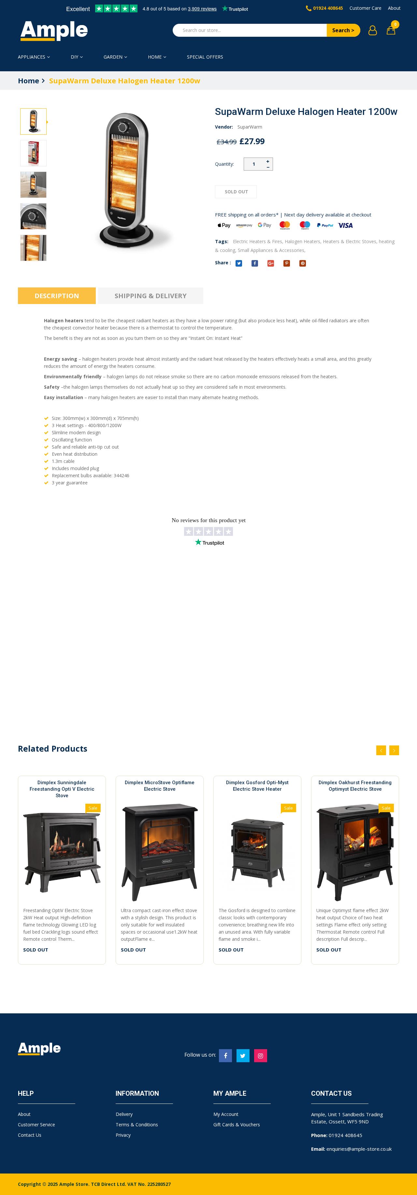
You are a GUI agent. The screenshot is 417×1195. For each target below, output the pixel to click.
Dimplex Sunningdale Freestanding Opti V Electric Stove (62, 789)
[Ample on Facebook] (225, 1055)
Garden (113, 57)
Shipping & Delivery (151, 295)
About (394, 8)
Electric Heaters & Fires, (258, 241)
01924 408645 (328, 8)
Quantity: (224, 164)
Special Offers (205, 57)
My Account (225, 1114)
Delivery (124, 1114)
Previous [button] (33, 257)
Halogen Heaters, (303, 241)
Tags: (221, 241)
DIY (74, 57)
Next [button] (33, 106)
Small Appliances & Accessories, (272, 250)
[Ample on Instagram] (260, 1055)
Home (155, 57)
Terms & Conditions (137, 1124)
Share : (223, 262)
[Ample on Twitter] (243, 1055)
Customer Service (36, 1124)
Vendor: (224, 127)
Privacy (123, 1135)
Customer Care (365, 8)
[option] (33, 122)
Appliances (31, 57)
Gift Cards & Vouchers (236, 1124)
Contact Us (29, 1135)
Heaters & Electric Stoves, (350, 241)
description (57, 295)
